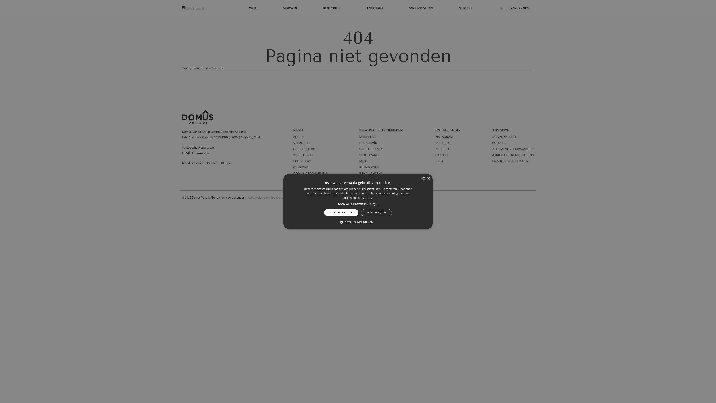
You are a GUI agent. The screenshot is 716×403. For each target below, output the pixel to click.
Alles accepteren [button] (341, 212)
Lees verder (367, 197)
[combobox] (423, 179)
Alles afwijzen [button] (376, 212)
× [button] (428, 178)
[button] (358, 204)
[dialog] (358, 201)
